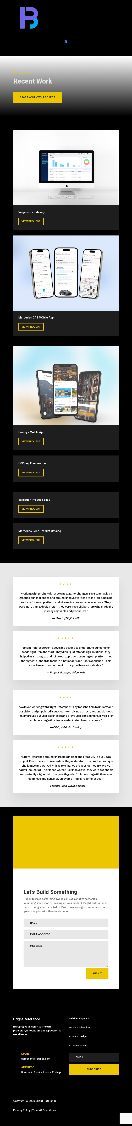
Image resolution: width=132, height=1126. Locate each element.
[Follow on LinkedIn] (16, 50)
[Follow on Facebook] (29, 50)
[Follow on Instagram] (36, 50)
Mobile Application (79, 1027)
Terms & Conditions (44, 1110)
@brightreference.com (37, 1059)
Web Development (79, 1018)
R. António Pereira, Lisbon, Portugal (41, 1072)
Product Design (78, 1036)
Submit (97, 973)
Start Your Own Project (37, 97)
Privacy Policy (21, 1110)
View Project (31, 221)
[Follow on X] (23, 50)
